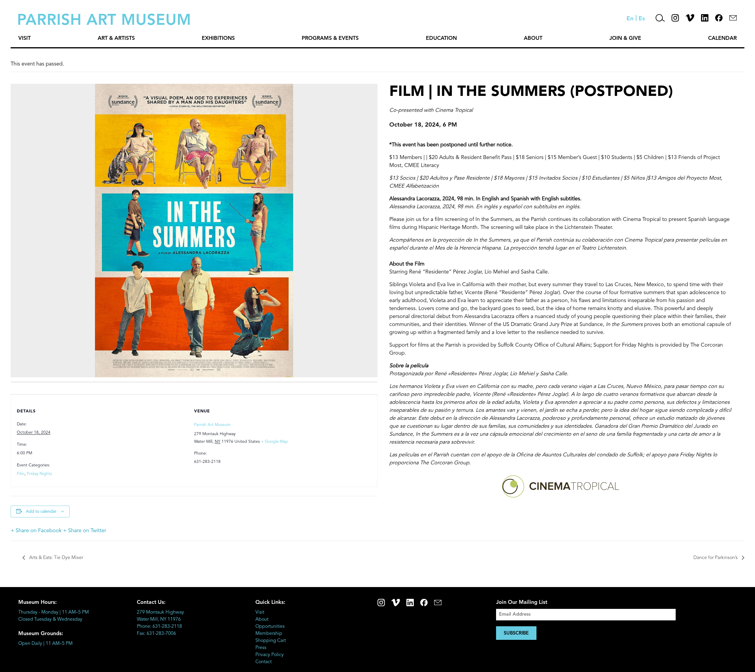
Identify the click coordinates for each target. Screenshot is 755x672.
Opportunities (270, 626)
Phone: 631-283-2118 (159, 626)
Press (260, 647)
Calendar (722, 38)
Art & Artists (116, 38)
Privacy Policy (269, 655)
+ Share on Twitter (84, 530)
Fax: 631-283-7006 (156, 633)
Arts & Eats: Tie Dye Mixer (55, 557)
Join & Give (625, 38)
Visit (24, 38)
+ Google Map (274, 442)
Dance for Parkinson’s (716, 557)
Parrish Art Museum (212, 425)
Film (20, 474)
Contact (263, 662)
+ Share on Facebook (36, 530)
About (533, 38)
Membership (268, 633)
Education (441, 38)
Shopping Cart (270, 640)
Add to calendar (41, 511)
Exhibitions (218, 38)
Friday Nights (39, 474)
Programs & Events (330, 38)
